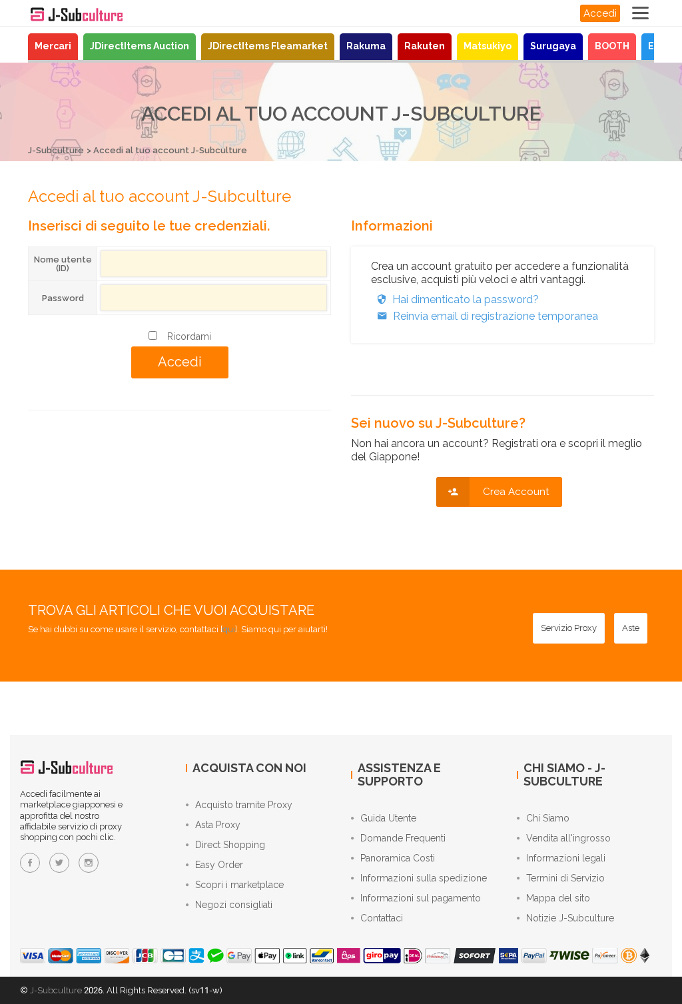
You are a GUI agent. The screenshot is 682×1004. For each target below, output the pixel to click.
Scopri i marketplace (239, 884)
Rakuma (366, 46)
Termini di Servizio (565, 878)
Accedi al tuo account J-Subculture (170, 150)
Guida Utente (388, 818)
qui (228, 629)
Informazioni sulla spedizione (423, 878)
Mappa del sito (558, 898)
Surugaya (553, 46)
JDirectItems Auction (139, 46)
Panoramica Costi (397, 858)
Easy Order (219, 864)
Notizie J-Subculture (570, 918)
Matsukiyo (488, 46)
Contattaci (381, 918)
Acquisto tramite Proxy (243, 804)
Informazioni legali (565, 858)
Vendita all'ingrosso (568, 838)
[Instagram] (89, 863)
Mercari (53, 46)
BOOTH (612, 46)
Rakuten (424, 46)
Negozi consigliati (233, 904)
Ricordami (189, 336)
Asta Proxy (217, 824)
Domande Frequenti (403, 838)
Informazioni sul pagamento (420, 898)
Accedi (600, 13)
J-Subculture (56, 150)
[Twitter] (59, 863)
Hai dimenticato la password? (465, 299)
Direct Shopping (230, 844)
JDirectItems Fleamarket (268, 46)
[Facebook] (30, 863)
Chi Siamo (547, 818)
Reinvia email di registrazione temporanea (495, 316)
